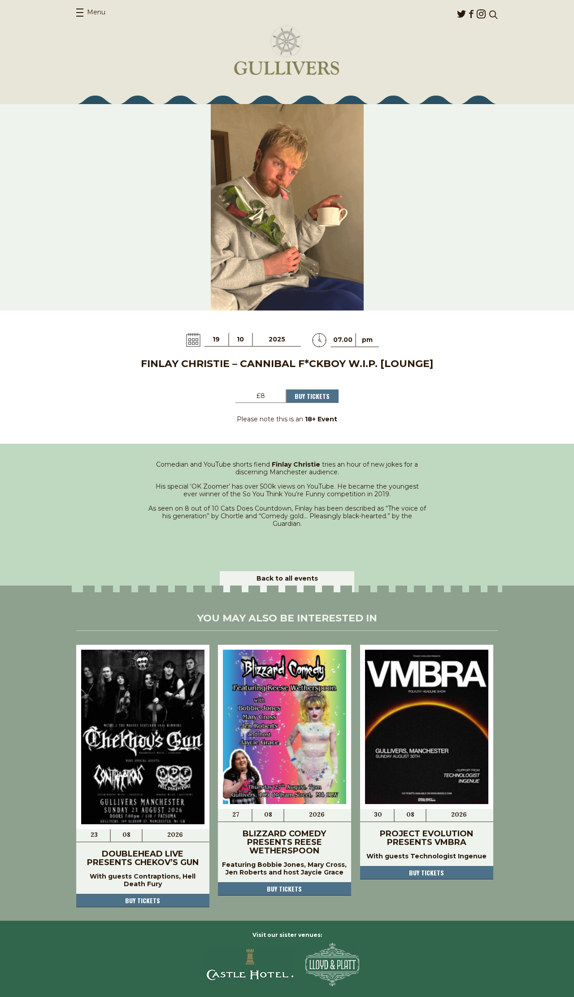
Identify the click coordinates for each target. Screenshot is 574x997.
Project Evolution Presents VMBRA (426, 838)
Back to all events (287, 578)
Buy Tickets (312, 396)
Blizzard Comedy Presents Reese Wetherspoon (284, 842)
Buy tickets (142, 900)
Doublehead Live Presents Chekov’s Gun (143, 858)
